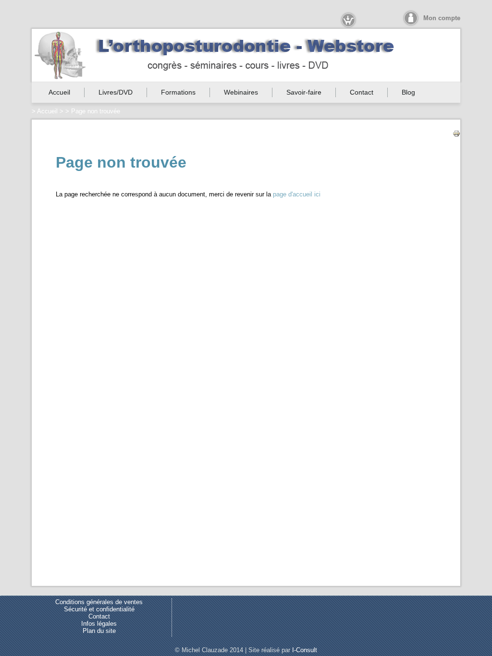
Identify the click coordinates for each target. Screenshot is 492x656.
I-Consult (304, 650)
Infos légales (99, 623)
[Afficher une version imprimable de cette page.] (456, 132)
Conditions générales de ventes (99, 602)
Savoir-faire (303, 92)
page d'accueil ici (296, 194)
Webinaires (241, 92)
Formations (178, 92)
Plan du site (99, 630)
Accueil (59, 92)
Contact (361, 92)
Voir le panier (349, 20)
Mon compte (441, 18)
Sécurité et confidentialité (99, 609)
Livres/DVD (115, 92)
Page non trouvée (95, 111)
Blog (408, 92)
